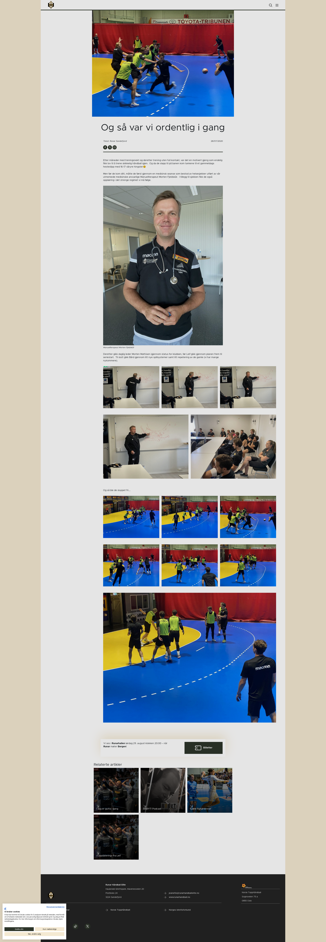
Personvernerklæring (55, 907)
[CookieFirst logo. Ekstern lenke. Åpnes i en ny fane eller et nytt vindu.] (5, 909)
